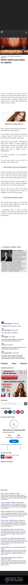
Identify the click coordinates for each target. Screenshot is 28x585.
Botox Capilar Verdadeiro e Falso (10, 493)
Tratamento (13, 247)
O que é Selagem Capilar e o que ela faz (12, 502)
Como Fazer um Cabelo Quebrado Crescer (13, 538)
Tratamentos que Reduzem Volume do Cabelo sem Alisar (12, 558)
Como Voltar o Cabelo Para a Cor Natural (13, 520)
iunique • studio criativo (15, 582)
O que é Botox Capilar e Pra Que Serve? (12, 529)
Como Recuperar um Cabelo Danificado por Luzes (13, 548)
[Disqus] (14, 300)
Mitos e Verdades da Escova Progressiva (12, 511)
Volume (19, 247)
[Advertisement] (14, 15)
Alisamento (6, 247)
